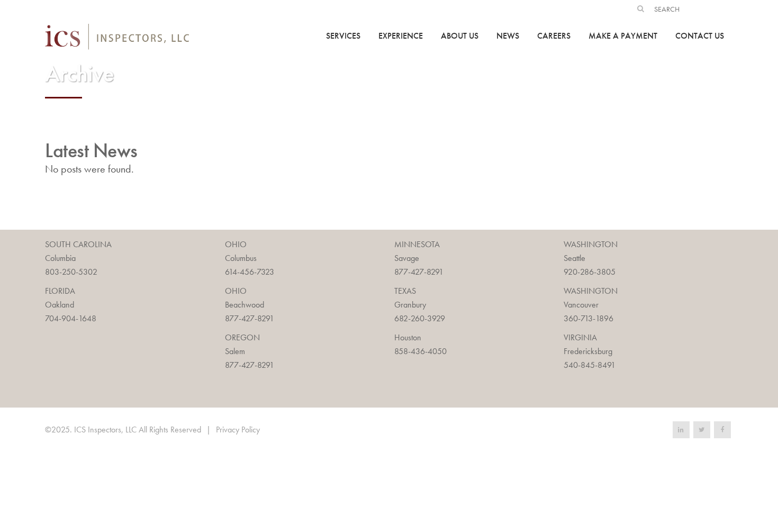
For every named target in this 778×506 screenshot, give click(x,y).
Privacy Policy (238, 429)
